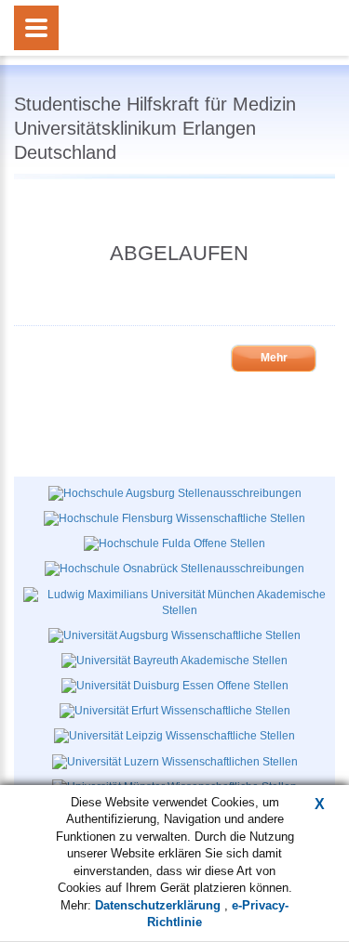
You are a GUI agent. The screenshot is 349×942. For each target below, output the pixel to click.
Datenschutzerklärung (159, 905)
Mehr (274, 357)
